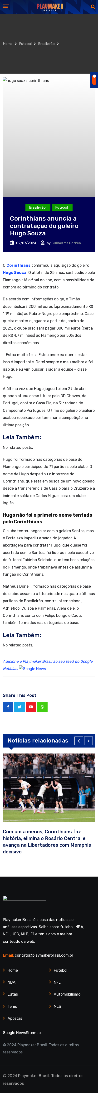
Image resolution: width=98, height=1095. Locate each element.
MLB (57, 1006)
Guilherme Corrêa (66, 243)
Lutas (13, 994)
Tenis (12, 1006)
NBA (11, 982)
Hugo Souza (14, 272)
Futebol (25, 44)
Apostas (15, 1018)
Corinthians (18, 265)
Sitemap (33, 1032)
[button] (78, 741)
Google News (14, 1032)
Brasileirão (46, 44)
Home (8, 44)
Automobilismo (67, 994)
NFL (57, 982)
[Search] (93, 7)
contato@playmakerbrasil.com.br (44, 955)
